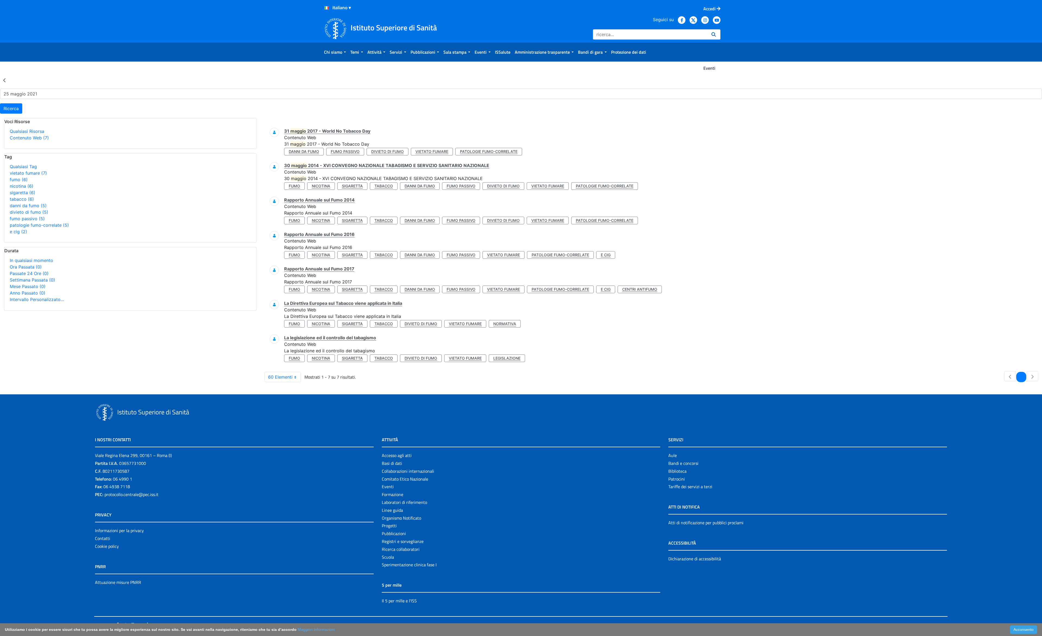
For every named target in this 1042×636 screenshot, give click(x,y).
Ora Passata (26, 267)
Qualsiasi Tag (23, 166)
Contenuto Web (29, 137)
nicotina (21, 186)
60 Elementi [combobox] (280, 377)
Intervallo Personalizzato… (37, 299)
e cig (18, 231)
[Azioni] (327, 8)
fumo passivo (27, 218)
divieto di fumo (29, 212)
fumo (19, 179)
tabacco (22, 199)
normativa (504, 323)
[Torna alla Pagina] (4, 80)
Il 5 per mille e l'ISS (399, 600)
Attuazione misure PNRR (118, 582)
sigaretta (22, 192)
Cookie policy (107, 546)
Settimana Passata (32, 280)
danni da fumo (28, 205)
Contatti (102, 538)
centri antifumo (639, 289)
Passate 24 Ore (29, 273)
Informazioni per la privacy (119, 530)
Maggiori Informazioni (316, 629)
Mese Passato (28, 286)
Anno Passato (27, 293)
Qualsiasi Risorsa (27, 131)
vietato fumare (28, 173)
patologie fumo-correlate (39, 225)
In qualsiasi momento (31, 260)
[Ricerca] (713, 34)
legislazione (506, 358)
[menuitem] (335, 52)
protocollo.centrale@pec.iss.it (131, 494)
